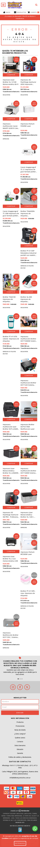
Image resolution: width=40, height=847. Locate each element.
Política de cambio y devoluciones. (20, 757)
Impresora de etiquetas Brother (27, 267)
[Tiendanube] (20, 811)
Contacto (20, 741)
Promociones (20, 726)
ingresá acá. (20, 822)
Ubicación (20, 749)
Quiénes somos (20, 738)
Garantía (20, 753)
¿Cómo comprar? (20, 734)
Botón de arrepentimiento (20, 825)
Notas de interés (20, 730)
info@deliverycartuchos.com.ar (20, 778)
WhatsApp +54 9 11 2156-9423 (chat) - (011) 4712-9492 (20, 767)
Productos (20, 722)
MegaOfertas (6, 95)
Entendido (20, 843)
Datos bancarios (20, 745)
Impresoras (6, 139)
